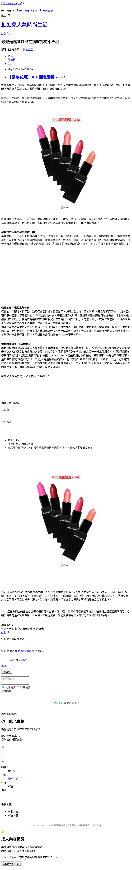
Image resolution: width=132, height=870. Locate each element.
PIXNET (42, 825)
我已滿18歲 (8, 863)
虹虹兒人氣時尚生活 (24, 25)
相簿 (10, 56)
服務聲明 (96, 825)
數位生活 (28, 49)
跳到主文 (6, 33)
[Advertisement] (29, 273)
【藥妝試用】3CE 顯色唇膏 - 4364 (37, 77)
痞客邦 (22, 651)
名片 (10, 63)
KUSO (24, 660)
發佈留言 (7, 691)
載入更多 (7, 672)
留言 (29, 651)
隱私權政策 (84, 825)
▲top (4, 665)
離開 (18, 863)
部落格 (11, 59)
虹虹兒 (5, 632)
